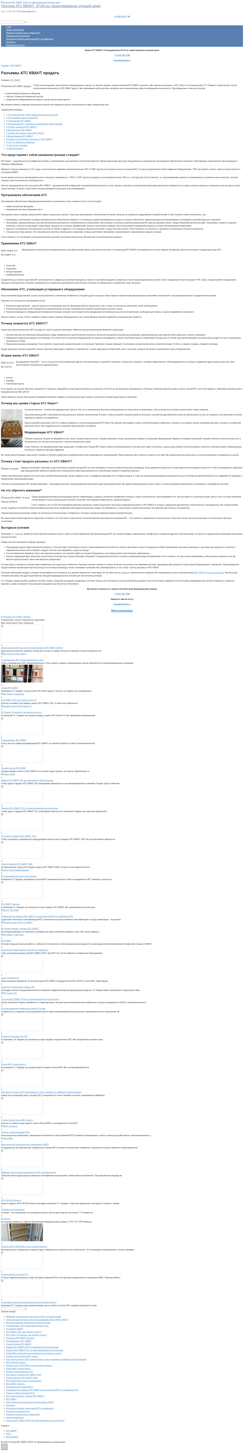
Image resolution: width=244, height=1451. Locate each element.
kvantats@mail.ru (122, 60)
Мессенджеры (14, 148)
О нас (8, 27)
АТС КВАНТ (15, 80)
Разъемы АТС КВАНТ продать (17, 617)
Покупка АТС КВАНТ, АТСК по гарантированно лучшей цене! (51, 6)
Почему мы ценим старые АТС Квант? (25, 133)
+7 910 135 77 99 (122, 16)
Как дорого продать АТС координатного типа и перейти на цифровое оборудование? (41, 1092)
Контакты (10, 42)
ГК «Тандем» (17, 534)
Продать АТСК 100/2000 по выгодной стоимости (24, 1246)
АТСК (8, 1434)
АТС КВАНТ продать (10, 904)
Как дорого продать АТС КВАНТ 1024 (18, 836)
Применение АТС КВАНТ (18, 121)
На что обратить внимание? (20, 142)
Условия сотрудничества (18, 36)
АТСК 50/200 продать (11, 1200)
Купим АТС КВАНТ (9, 688)
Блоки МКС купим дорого (13, 1064)
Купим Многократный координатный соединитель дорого (28, 1302)
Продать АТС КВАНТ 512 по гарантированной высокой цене (29, 808)
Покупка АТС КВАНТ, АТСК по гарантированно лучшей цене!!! (30, 999)
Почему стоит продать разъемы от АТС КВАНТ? (29, 139)
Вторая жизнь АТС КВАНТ (19, 130)
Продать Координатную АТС (14, 1036)
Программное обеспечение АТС (22, 118)
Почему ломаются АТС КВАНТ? (21, 127)
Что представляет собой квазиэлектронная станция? (32, 115)
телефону (125, 572)
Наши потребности (15, 30)
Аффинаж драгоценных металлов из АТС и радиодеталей (28, 1172)
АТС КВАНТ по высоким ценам (209, 572)
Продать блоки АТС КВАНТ (13, 768)
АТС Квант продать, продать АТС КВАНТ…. (20, 928)
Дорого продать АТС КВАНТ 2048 (16, 864)
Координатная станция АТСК (14, 1274)
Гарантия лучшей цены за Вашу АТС (23, 33)
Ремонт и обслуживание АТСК (15, 1132)
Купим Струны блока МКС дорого (17, 1120)
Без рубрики (12, 1437)
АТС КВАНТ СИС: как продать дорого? (19, 700)
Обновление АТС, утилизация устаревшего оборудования (34, 124)
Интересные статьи (15, 45)
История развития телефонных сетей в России (23, 1008)
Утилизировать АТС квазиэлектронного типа (22, 660)
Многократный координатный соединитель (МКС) (25, 1144)
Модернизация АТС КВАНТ (19, 136)
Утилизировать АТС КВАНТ (13, 740)
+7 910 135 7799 (122, 55)
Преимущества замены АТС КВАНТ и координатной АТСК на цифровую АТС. (37, 916)
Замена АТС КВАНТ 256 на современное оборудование (27, 780)
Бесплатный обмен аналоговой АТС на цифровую (30, 39)
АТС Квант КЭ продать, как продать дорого (21, 712)
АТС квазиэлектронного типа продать (19, 876)
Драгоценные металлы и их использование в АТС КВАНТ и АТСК (32, 648)
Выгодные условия (16, 145)
